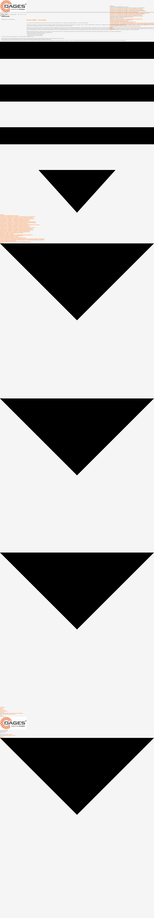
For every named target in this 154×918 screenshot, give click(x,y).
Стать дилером (3, 710)
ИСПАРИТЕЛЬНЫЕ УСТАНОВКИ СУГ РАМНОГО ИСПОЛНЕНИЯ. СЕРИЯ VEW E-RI (14, 226)
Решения (111, 27)
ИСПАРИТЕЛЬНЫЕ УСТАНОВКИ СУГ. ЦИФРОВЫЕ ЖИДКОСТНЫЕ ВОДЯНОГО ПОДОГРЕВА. (16, 229)
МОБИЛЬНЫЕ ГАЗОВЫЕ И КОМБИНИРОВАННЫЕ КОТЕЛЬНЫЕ (11, 232)
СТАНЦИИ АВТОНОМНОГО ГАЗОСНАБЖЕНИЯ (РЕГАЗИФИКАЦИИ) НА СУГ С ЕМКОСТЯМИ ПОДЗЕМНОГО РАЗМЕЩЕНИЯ (22, 239)
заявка (1, 715)
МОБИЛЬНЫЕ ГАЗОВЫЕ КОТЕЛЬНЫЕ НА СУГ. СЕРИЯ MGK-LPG (11, 235)
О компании (2, 707)
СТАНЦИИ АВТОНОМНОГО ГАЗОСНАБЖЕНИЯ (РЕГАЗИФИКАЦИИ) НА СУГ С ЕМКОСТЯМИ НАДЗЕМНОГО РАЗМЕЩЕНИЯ (22, 238)
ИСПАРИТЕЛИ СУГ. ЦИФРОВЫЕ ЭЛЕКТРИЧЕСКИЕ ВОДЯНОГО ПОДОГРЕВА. (14, 223)
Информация (112, 29)
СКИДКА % (2, 712)
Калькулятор (2, 716)
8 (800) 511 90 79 (8, 713)
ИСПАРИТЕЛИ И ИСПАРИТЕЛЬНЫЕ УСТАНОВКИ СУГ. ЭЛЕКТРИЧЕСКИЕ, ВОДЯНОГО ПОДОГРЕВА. (18, 222)
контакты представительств (17, 713)
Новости (1, 709)
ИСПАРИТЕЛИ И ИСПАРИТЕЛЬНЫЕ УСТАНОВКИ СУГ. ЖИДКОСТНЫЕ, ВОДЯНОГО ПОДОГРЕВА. (17, 227)
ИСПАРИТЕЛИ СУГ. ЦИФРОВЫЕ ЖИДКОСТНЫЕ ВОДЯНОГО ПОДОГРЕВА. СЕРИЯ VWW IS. (16, 228)
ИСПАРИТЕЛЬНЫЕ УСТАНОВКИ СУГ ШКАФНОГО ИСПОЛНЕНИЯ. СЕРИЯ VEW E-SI (15, 225)
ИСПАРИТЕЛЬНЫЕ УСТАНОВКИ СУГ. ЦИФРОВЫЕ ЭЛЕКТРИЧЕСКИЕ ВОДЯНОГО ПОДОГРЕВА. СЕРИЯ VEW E (20, 224)
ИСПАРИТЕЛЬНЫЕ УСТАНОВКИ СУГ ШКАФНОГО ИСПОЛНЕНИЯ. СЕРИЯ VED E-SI (15, 219)
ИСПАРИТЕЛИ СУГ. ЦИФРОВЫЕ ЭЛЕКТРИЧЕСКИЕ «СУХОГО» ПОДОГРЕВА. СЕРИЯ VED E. (16, 217)
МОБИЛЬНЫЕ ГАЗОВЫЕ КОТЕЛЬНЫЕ (7, 233)
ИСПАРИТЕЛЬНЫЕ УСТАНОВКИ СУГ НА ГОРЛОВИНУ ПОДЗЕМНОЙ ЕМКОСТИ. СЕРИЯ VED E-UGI (18, 221)
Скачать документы (3, 711)
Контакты (2, 708)
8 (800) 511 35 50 (11, 714)
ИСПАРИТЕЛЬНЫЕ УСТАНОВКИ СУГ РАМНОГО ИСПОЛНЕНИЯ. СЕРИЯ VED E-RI (14, 220)
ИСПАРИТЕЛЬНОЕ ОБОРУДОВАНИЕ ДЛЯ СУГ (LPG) (9, 215)
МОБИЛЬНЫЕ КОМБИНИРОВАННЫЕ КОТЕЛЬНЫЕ (9, 236)
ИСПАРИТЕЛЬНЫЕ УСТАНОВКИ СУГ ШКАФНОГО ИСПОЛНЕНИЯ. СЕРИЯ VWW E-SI (15, 230)
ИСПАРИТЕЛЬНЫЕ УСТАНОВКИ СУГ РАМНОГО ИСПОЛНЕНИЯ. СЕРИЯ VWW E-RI (15, 231)
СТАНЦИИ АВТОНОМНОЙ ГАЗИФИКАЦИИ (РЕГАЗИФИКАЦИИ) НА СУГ (13, 237)
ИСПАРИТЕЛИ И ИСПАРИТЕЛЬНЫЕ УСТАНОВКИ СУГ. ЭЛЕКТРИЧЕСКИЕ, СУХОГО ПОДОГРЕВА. (17, 216)
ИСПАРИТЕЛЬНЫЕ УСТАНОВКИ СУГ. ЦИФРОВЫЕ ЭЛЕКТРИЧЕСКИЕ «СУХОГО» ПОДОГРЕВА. (17, 218)
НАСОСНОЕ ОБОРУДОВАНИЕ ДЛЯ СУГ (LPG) (8, 240)
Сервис (111, 28)
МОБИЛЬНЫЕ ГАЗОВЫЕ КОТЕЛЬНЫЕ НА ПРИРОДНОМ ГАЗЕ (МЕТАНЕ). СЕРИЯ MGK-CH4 (16, 234)
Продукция (112, 5)
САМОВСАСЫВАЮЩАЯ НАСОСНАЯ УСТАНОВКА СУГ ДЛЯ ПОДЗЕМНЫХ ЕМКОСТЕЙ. (15, 241)
